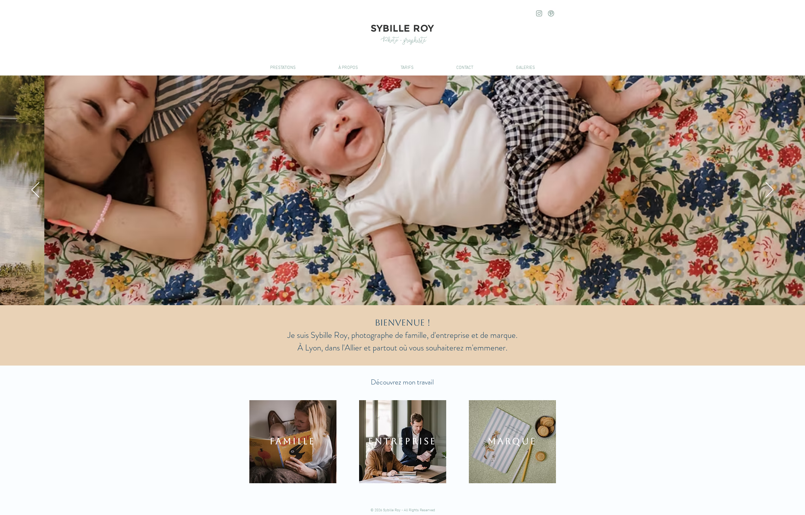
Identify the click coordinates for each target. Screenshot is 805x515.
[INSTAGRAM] (539, 13)
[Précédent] (35, 190)
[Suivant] (770, 190)
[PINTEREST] (551, 13)
